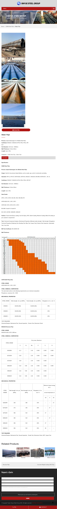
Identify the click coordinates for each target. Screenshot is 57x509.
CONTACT (44, 507)
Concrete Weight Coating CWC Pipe (46, 464)
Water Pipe (18, 154)
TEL (15, 507)
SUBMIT (28, 498)
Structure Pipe (5, 464)
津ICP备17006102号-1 (37, 503)
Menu (4, 8)
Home (2, 26)
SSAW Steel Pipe (10, 26)
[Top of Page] (52, 503)
